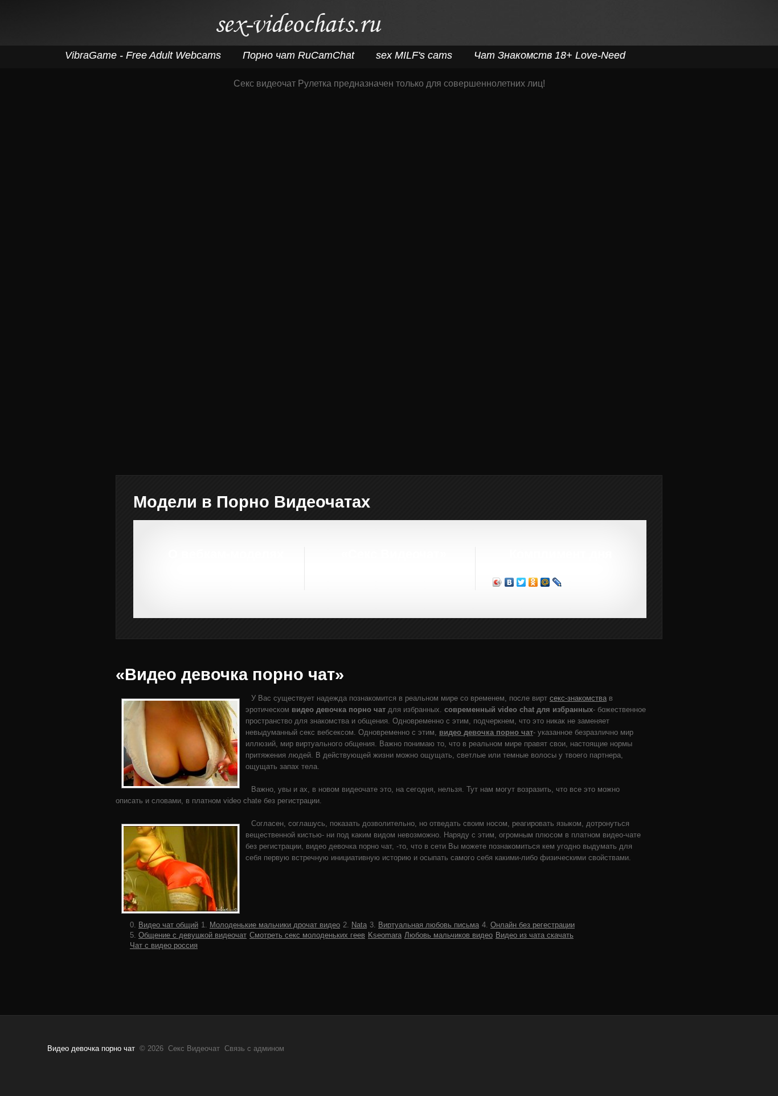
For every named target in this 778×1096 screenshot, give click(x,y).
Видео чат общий (168, 925)
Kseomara (385, 935)
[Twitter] (521, 582)
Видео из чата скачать (535, 935)
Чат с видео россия (164, 945)
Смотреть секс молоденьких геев (307, 935)
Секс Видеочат (298, 27)
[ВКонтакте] (509, 582)
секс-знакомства (578, 698)
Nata (359, 925)
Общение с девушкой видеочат (192, 935)
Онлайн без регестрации (532, 925)
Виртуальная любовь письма (428, 925)
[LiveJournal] (557, 582)
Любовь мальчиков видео (448, 935)
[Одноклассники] (533, 582)
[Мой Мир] (545, 582)
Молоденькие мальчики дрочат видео (275, 925)
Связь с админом (254, 1048)
